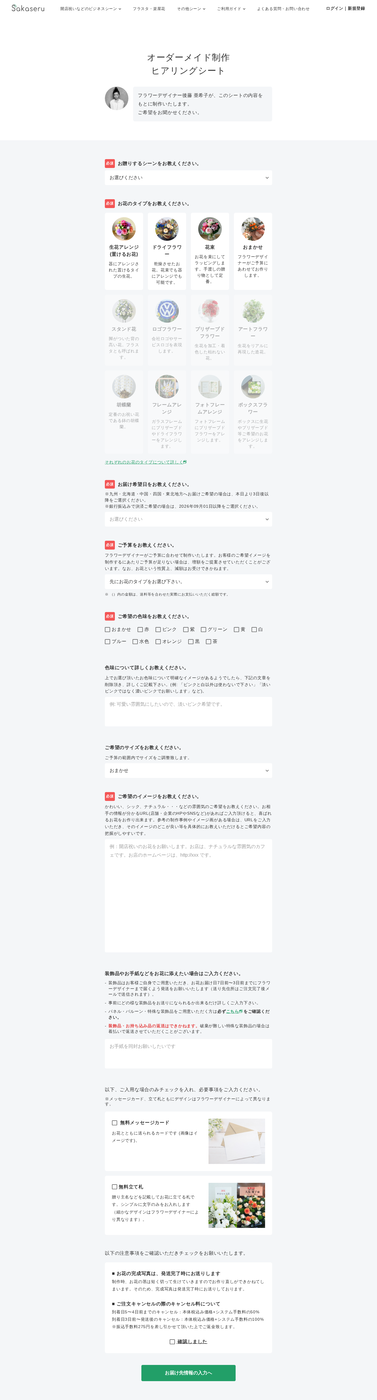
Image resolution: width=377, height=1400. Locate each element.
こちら (232, 1011)
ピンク (169, 629)
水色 (144, 641)
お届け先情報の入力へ (188, 1372)
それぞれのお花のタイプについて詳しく (144, 462)
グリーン (217, 629)
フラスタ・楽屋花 (149, 8)
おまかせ (121, 629)
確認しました (192, 1341)
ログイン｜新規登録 (345, 8)
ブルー (119, 641)
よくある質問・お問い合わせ (283, 8)
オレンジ (172, 641)
